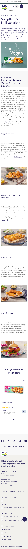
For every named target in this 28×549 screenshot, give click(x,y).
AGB (5, 533)
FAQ (5, 504)
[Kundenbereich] (17, 6)
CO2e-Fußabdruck (10, 497)
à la (18, 195)
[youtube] (25, 441)
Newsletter (7, 501)
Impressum (7, 539)
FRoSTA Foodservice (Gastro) (13, 520)
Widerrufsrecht (9, 526)
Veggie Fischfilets (7, 257)
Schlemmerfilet (11, 195)
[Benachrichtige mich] (24, 411)
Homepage (11, 10)
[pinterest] (20, 441)
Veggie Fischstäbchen (8, 133)
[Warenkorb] (21, 6)
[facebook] (2, 441)
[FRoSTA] (4, 7)
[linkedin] (14, 441)
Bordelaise (5, 197)
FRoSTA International (11, 517)
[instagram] (8, 441)
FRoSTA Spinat (18, 157)
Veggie (3, 195)
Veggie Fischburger (7, 313)
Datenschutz (8, 536)
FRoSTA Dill (4, 221)
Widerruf (7, 529)
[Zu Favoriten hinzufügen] (24, 380)
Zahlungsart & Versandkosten (14, 507)
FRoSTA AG (7, 513)
